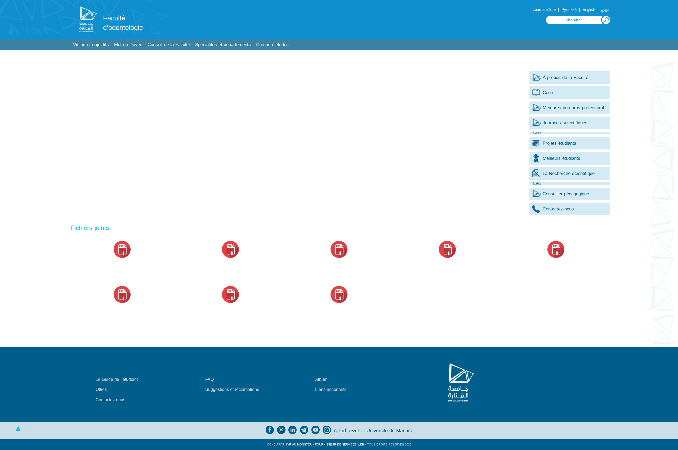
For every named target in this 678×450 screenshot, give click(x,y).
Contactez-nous (110, 400)
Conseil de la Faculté (169, 44)
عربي (605, 9)
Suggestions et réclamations (232, 389)
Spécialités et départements (223, 44)
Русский (569, 9)
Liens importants (330, 389)
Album (321, 379)
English (588, 9)
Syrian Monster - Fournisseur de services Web (325, 444)
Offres (101, 389)
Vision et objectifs (91, 44)
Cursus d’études (272, 44)
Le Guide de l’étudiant (117, 379)
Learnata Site (544, 9)
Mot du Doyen (128, 44)
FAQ (209, 379)
